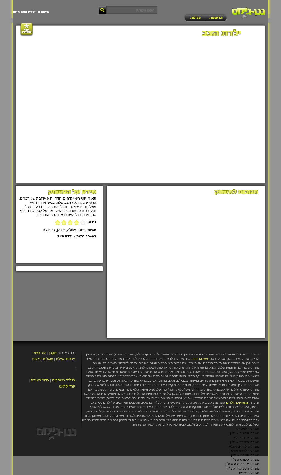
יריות (81, 230)
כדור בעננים (40, 380)
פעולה (71, 230)
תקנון (53, 353)
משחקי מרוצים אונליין (244, 433)
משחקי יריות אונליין (246, 438)
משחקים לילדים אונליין (243, 446)
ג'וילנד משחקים (63, 380)
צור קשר (39, 353)
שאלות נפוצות (42, 359)
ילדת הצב (64, 236)
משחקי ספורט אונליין (245, 460)
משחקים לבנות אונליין (244, 451)
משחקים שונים (249, 473)
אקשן (61, 230)
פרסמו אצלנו (65, 359)
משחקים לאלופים (247, 429)
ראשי (92, 236)
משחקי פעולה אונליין (245, 455)
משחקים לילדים (237, 403)
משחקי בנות (199, 359)
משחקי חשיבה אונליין (244, 442)
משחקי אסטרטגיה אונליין (242, 464)
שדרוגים (49, 230)
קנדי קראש (67, 386)
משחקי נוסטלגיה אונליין (243, 468)
